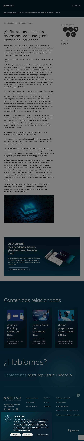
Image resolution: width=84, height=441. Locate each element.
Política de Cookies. (25, 430)
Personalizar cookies (42, 434)
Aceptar (15, 435)
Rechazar (27, 435)
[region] (26, 426)
